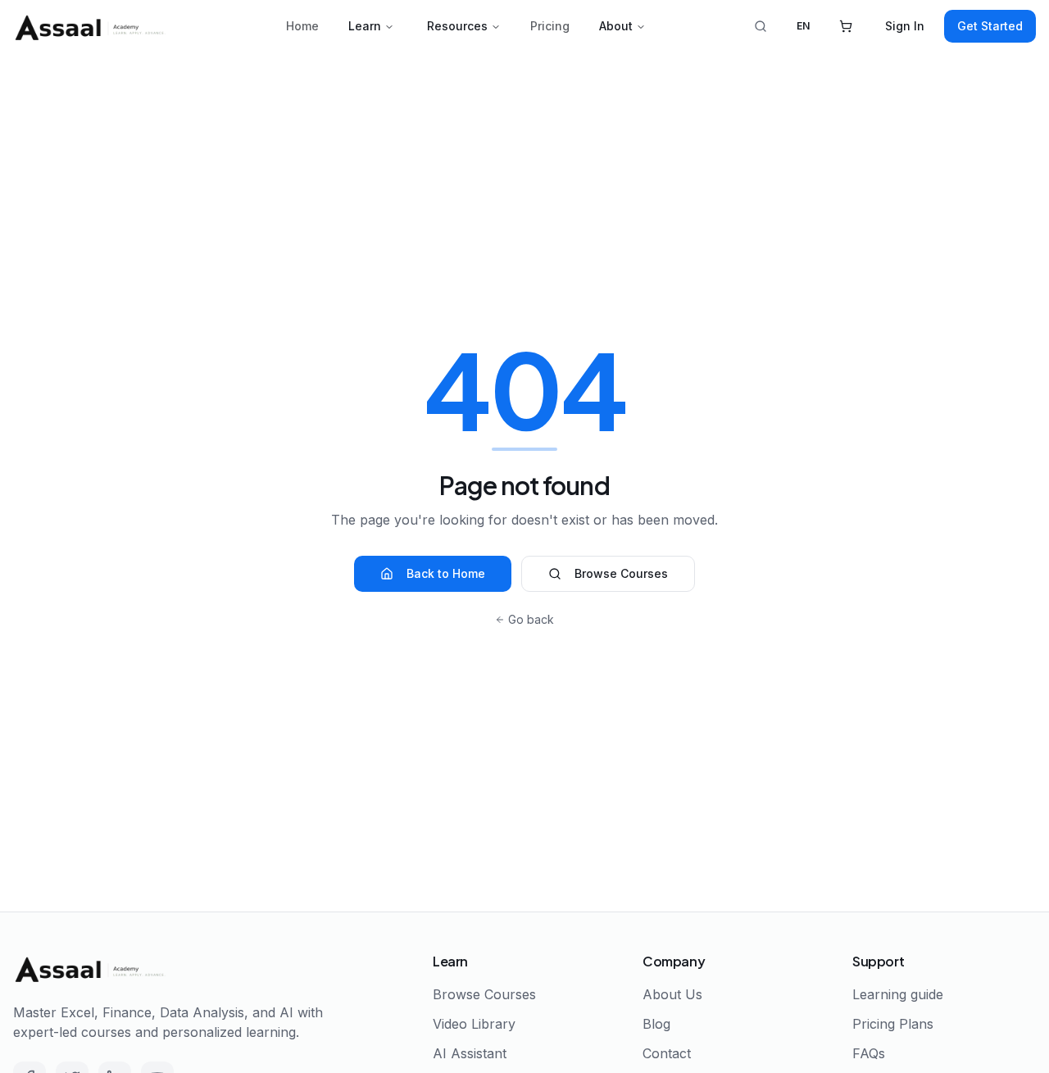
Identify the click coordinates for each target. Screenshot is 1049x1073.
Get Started (990, 26)
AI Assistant (469, 1053)
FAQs (868, 1053)
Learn (364, 26)
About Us (672, 994)
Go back (531, 619)
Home (302, 26)
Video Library (474, 1024)
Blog (656, 1024)
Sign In (904, 26)
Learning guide (897, 994)
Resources (457, 26)
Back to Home (445, 573)
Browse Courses (621, 573)
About (616, 26)
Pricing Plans (892, 1024)
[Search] (760, 26)
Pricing (550, 26)
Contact (667, 1053)
